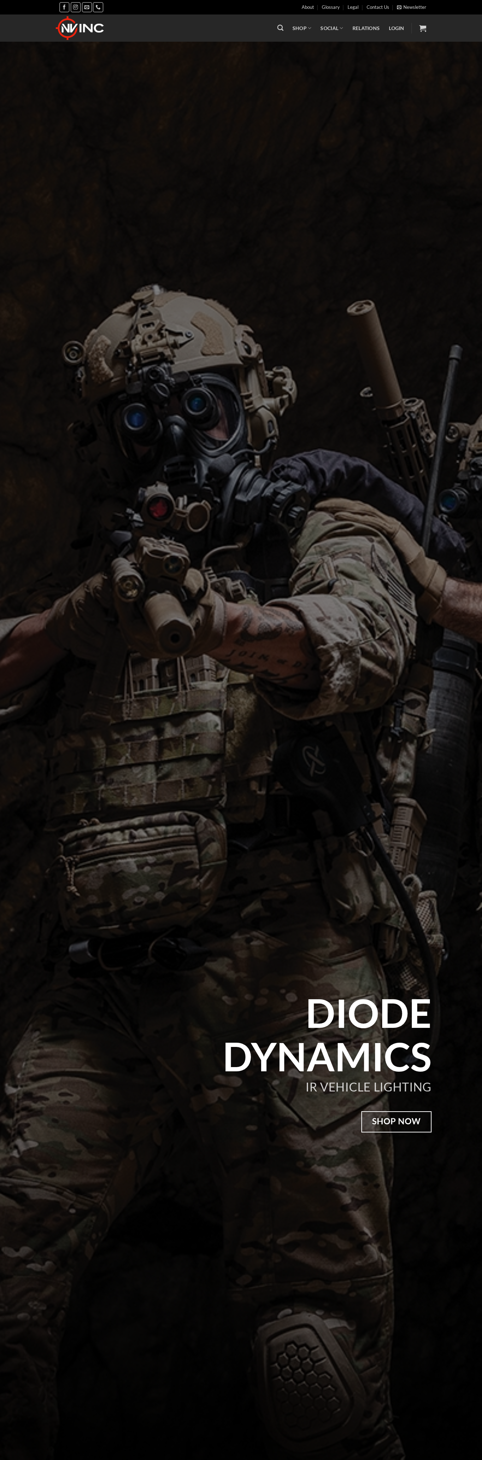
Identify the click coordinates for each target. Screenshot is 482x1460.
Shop (300, 28)
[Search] (280, 28)
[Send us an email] (87, 7)
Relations (366, 28)
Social (329, 28)
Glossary (331, 7)
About (308, 7)
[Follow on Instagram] (76, 7)
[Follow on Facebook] (64, 7)
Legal (353, 7)
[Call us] (98, 7)
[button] (411, 7)
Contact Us (378, 7)
